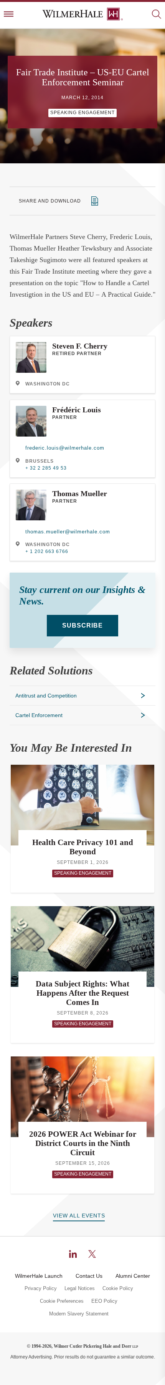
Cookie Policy (117, 1288)
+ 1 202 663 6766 (46, 551)
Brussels (39, 461)
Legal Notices (79, 1288)
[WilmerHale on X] (92, 1254)
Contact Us (89, 1276)
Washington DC (47, 384)
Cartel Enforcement (39, 715)
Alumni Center (133, 1276)
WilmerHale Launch (39, 1276)
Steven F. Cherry (79, 346)
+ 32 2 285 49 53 (46, 468)
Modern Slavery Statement (79, 1314)
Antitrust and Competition (46, 695)
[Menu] (8, 14)
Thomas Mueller (79, 493)
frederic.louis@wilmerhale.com (64, 448)
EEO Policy (104, 1301)
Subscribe (82, 625)
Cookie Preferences (62, 1301)
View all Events (79, 1215)
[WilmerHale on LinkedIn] (73, 1254)
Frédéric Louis (76, 409)
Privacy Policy (41, 1288)
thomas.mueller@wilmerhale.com (67, 532)
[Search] (156, 14)
